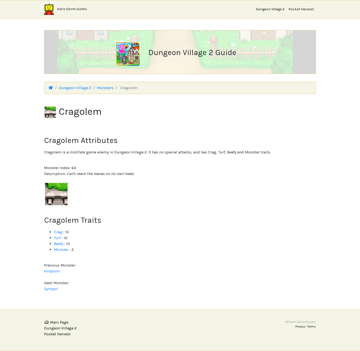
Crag (58, 232)
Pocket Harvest (301, 9)
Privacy (300, 326)
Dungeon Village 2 (270, 9)
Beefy (58, 243)
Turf (57, 237)
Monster (61, 249)
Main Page (58, 322)
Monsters (105, 87)
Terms (311, 326)
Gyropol (51, 288)
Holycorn (52, 271)
